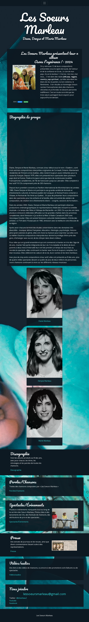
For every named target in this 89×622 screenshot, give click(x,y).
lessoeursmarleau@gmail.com (44, 594)
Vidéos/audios (15, 575)
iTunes (20, 102)
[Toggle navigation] (44, 3)
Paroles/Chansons (16, 491)
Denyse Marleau (44, 381)
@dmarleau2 (21, 598)
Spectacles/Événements (18, 522)
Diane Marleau (45, 321)
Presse (13, 551)
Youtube (12, 600)
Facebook (13, 603)
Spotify (26, 102)
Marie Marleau (45, 441)
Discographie (15, 470)
